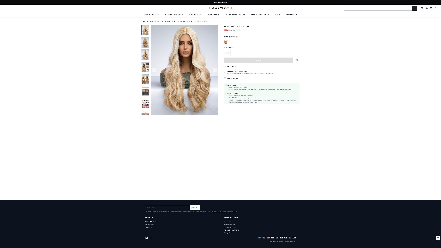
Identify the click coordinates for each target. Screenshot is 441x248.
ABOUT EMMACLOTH (151, 222)
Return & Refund (149, 224)
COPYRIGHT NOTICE (230, 227)
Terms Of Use (233, 212)
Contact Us (148, 227)
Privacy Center (228, 222)
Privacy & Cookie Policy (219, 212)
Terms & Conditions (229, 224)
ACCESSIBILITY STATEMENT (232, 230)
